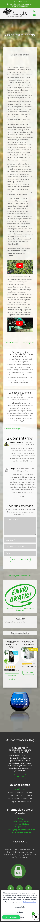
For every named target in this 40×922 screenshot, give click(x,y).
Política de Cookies (20, 821)
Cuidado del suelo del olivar (20, 393)
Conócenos (20, 789)
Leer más (28, 672)
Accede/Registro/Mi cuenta (20, 7)
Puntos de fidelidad (20, 824)
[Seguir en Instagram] (28, 888)
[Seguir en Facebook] (10, 888)
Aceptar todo (20, 907)
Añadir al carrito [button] (12, 677)
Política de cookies (29, 902)
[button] (11, 917)
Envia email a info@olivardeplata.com (20, 4)
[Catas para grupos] (20, 724)
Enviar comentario (20, 559)
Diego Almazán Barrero (18, 359)
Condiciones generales (21, 832)
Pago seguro (20, 827)
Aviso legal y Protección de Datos (20, 829)
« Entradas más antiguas (12, 429)
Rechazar (20, 912)
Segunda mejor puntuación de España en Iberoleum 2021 (20, 354)
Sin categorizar (22, 362)
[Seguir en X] (19, 888)
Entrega (20, 818)
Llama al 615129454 (20, 1)
